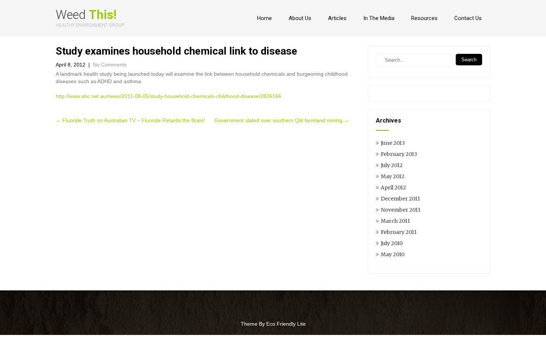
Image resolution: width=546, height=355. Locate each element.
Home (264, 18)
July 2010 (392, 243)
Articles (337, 18)
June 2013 (393, 143)
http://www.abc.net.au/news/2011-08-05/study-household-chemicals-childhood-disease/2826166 (168, 96)
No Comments (110, 65)
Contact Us (468, 18)
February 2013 (399, 154)
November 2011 (400, 209)
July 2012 (392, 165)
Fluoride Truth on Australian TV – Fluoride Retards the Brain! (130, 120)
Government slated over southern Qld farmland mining (281, 120)
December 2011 (400, 198)
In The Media (378, 18)
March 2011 (395, 221)
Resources (424, 18)
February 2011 (399, 232)
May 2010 (392, 254)
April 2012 (393, 187)
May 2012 (392, 176)
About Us (300, 18)
